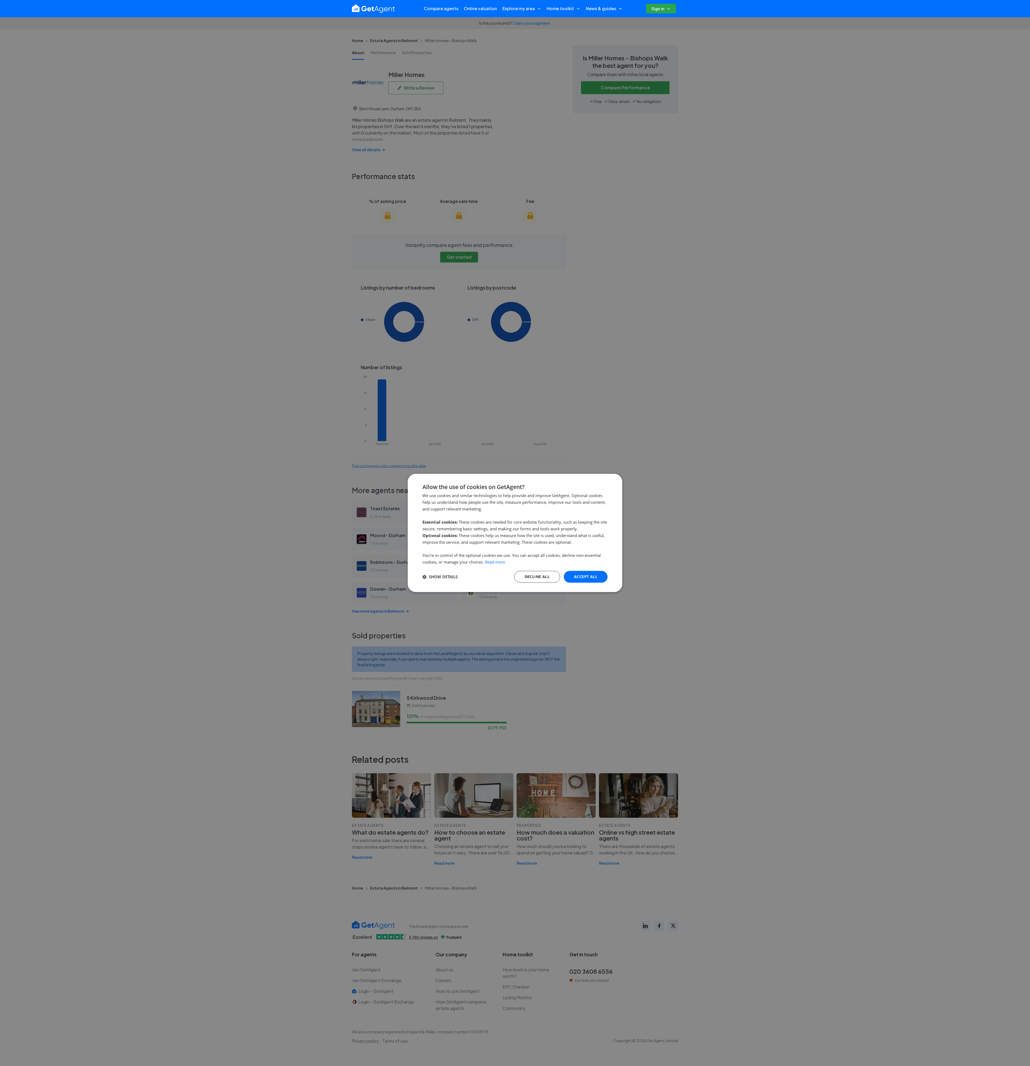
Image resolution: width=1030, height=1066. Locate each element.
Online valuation (480, 8)
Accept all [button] (585, 576)
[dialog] (515, 533)
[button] (440, 577)
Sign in (657, 8)
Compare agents (441, 8)
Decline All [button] (537, 576)
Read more (495, 562)
